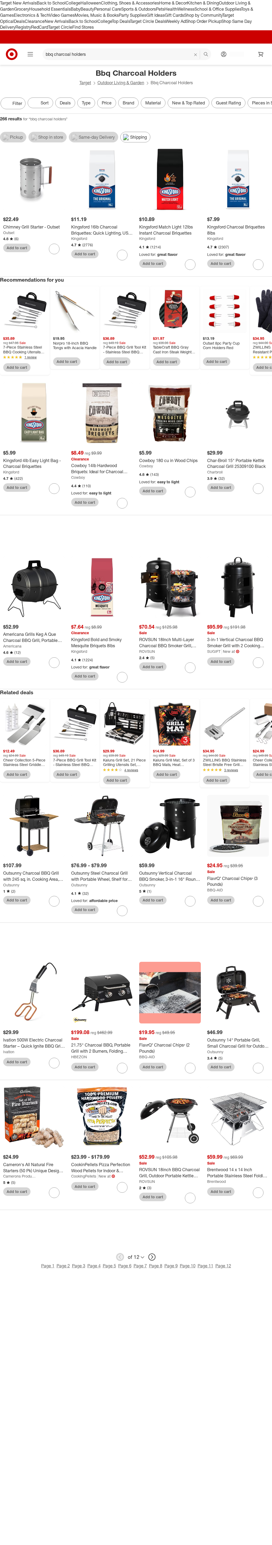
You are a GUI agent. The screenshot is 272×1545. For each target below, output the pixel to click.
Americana (12, 646)
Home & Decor (173, 3)
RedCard (39, 27)
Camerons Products (19, 1176)
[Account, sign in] (234, 54)
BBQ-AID (215, 890)
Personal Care (107, 9)
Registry (23, 27)
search (206, 54)
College (73, 3)
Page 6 (124, 1265)
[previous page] (120, 1257)
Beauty (87, 9)
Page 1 (47, 1265)
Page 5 (109, 1265)
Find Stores (83, 27)
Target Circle (60, 27)
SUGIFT (213, 651)
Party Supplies (132, 15)
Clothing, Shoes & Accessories (130, 3)
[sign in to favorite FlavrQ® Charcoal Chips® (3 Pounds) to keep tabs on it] (258, 901)
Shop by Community (203, 15)
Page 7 (140, 1265)
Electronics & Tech (31, 15)
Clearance (35, 21)
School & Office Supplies (217, 9)
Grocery (21, 9)
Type (86, 102)
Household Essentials (50, 9)
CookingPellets (83, 1176)
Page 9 (171, 1265)
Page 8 (155, 1265)
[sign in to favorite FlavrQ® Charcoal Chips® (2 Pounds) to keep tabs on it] (190, 1068)
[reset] (195, 54)
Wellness (185, 9)
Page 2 (63, 1265)
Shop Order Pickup (203, 21)
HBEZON (79, 1057)
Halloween (90, 3)
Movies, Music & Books (97, 15)
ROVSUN (147, 651)
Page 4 (94, 1265)
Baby (75, 9)
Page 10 (188, 1265)
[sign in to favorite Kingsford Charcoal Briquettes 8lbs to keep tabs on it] (258, 264)
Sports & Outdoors (138, 9)
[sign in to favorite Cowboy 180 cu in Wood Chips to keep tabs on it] (190, 492)
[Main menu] (30, 54)
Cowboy (78, 477)
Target (85, 82)
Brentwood (216, 1181)
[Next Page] (266, 104)
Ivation (8, 1051)
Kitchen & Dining (203, 3)
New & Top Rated (188, 102)
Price (107, 102)
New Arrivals (57, 21)
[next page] (152, 1257)
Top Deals (121, 21)
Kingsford (79, 238)
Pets (160, 9)
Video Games (62, 15)
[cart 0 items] (261, 54)
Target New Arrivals (18, 3)
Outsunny (11, 885)
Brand (128, 102)
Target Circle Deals (148, 21)
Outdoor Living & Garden (120, 82)
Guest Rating (228, 102)
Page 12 (223, 1265)
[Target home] (11, 54)
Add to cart (17, 247)
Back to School (51, 3)
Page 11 (205, 1265)
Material (153, 102)
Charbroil (215, 472)
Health (170, 9)
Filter (17, 103)
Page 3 (78, 1265)
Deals (19, 21)
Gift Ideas (155, 15)
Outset (8, 232)
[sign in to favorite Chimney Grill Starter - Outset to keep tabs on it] (54, 249)
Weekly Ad (176, 21)
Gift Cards (174, 15)
